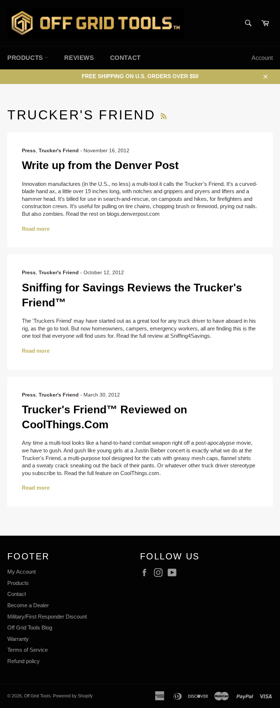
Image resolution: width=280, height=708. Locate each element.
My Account (21, 572)
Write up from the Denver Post (100, 165)
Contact (125, 57)
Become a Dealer (28, 605)
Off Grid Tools (37, 696)
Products (18, 583)
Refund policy (23, 661)
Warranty (18, 639)
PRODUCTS (26, 57)
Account (262, 58)
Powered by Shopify (73, 696)
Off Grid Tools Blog (29, 627)
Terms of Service (27, 650)
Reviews (79, 57)
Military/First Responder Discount (47, 616)
